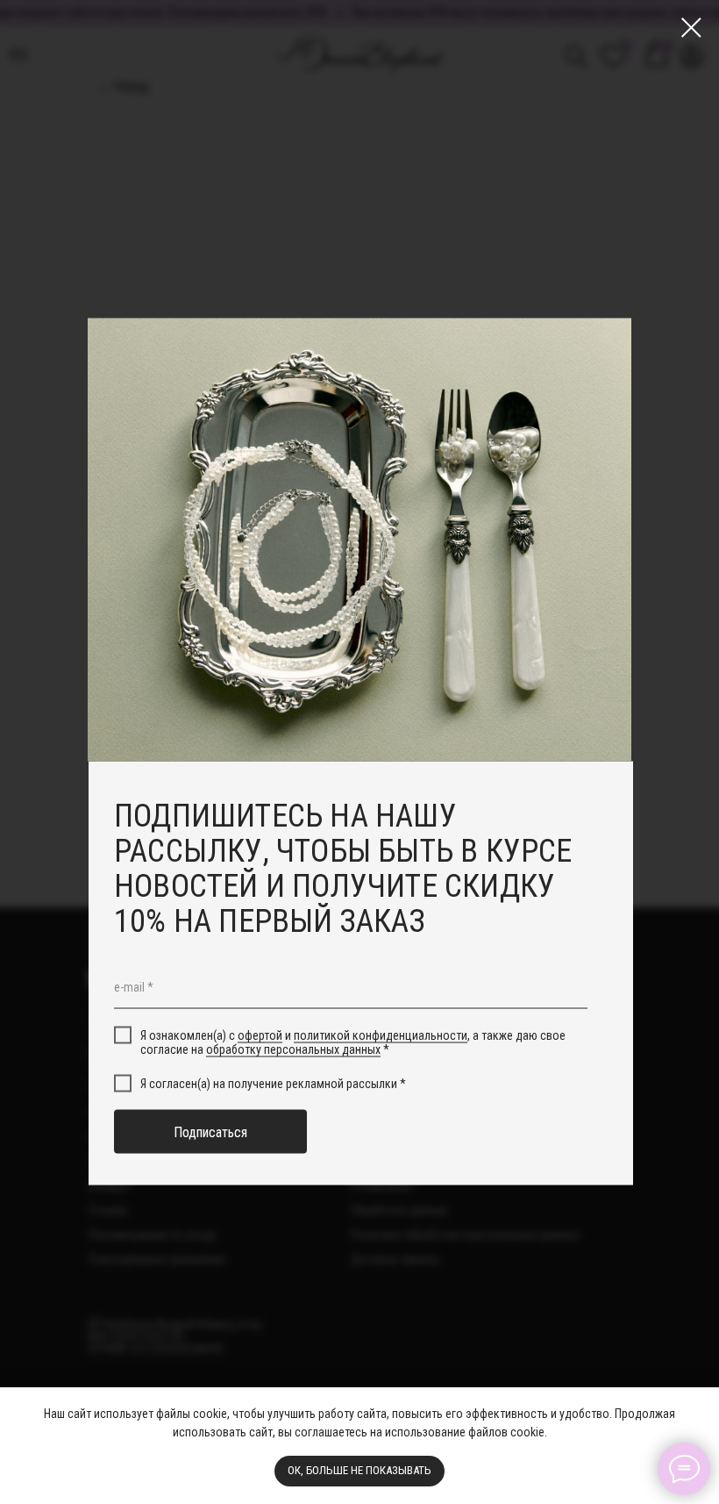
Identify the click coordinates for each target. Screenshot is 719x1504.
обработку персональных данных (293, 1049)
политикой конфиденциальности (380, 1035)
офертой (260, 1035)
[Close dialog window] (691, 28)
